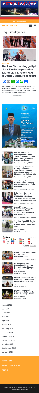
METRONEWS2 (10, 25)
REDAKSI (5, 370)
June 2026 (6, 313)
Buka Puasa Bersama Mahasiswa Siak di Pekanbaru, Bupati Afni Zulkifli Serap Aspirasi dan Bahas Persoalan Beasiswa (25, 196)
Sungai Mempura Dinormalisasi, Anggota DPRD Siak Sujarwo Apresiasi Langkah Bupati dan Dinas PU (24, 210)
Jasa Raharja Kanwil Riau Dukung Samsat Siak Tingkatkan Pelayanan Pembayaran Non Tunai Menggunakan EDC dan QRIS (25, 170)
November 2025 (8, 340)
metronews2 (8, 95)
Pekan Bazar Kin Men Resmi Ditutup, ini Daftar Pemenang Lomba (25, 254)
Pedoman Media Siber (11, 365)
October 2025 (7, 344)
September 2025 (9, 348)
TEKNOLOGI (5, 63)
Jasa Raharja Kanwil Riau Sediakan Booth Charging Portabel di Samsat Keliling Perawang (24, 183)
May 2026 (6, 317)
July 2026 (5, 309)
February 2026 (7, 328)
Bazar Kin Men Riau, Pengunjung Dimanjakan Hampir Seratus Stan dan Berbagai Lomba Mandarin (24, 266)
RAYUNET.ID (24, 390)
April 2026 (6, 320)
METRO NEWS (7, 361)
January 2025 (7, 352)
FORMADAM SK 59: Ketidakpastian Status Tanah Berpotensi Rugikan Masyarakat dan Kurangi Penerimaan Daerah (24, 156)
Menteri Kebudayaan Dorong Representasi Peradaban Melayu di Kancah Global (25, 279)
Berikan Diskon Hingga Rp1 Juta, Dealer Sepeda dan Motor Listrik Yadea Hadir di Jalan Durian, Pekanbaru (19, 71)
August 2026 (7, 305)
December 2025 (8, 336)
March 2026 (6, 324)
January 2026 (7, 332)
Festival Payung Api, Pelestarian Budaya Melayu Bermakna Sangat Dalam (25, 292)
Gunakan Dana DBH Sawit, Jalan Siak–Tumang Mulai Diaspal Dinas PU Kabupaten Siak (25, 223)
